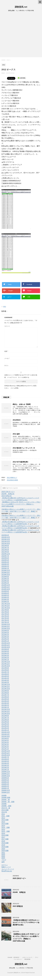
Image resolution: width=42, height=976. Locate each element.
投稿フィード (6, 867)
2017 (3, 837)
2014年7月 (5, 672)
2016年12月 (5, 624)
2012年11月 (5, 711)
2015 (3, 829)
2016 (3, 833)
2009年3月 (5, 784)
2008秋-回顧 (5, 797)
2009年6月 (5, 778)
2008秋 (4, 795)
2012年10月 (5, 713)
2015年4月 (5, 653)
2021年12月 (5, 541)
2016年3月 (5, 637)
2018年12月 (5, 585)
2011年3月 (5, 745)
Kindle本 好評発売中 (13, 957)
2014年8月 (5, 670)
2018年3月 (5, 599)
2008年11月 (5, 792)
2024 (3, 856)
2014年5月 (5, 676)
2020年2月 (5, 566)
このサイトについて (27, 957)
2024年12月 (5, 537)
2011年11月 (5, 734)
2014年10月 (5, 666)
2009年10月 (5, 776)
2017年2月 (5, 620)
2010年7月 (5, 757)
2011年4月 (5, 742)
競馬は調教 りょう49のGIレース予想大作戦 (21, 968)
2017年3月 (5, 618)
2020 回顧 (4, 850)
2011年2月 (5, 747)
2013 (3, 822)
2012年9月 (5, 715)
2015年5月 (5, 651)
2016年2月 (5, 639)
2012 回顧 (4, 820)
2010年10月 (5, 755)
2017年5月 (5, 614)
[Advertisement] (21, 35)
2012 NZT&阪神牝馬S (20, 462)
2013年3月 (5, 703)
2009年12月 (5, 772)
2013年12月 (5, 684)
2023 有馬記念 (6, 496)
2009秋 (4, 804)
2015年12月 (5, 643)
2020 (3, 849)
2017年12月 (5, 603)
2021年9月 (5, 545)
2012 (4, 306)
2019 (3, 845)
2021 (3, 852)
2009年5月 (5, 780)
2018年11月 (5, 587)
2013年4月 (5, 701)
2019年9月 (5, 576)
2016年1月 (5, 641)
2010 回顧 (4, 810)
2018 (3, 841)
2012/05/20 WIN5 (12, 480)
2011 (3, 814)
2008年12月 (5, 790)
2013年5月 (5, 699)
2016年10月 (5, 628)
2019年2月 (5, 583)
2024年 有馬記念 (7, 494)
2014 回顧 (5, 827)
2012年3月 (5, 726)
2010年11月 (5, 753)
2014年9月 (5, 668)
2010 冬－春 (5, 808)
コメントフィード (7, 869)
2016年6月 (5, 630)
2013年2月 (5, 705)
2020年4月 (5, 562)
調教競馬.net (21, 7)
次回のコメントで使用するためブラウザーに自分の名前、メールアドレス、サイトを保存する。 (20, 376)
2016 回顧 (4, 835)
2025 (3, 858)
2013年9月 (5, 691)
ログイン (4, 865)
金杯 (3, 862)
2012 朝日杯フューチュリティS (24, 448)
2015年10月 (5, 647)
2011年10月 (5, 736)
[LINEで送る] (21, 78)
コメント (7, 326)
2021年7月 (5, 547)
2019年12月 (5, 570)
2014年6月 (5, 674)
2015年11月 (5, 645)
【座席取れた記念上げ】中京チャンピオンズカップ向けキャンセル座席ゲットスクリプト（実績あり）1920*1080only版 (21, 504)
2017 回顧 (4, 839)
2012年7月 (5, 718)
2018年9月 (5, 591)
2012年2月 (5, 728)
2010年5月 (5, 761)
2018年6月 (5, 593)
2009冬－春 (5, 799)
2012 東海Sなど (12, 477)
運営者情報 (27, 959)
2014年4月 (5, 678)
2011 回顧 (5, 816)
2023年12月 (5, 539)
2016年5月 (5, 633)
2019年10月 (5, 574)
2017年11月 (5, 606)
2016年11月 (5, 626)
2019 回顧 (4, 847)
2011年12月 (5, 732)
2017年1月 (5, 622)
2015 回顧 (5, 831)
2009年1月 (5, 788)
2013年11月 (5, 686)
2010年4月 (5, 763)
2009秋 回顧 (6, 806)
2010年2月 (5, 767)
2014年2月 (5, 682)
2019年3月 (5, 581)
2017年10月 (5, 608)
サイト (6, 365)
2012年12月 (5, 709)
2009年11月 (5, 774)
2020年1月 (5, 568)
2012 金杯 (16, 434)
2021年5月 (5, 552)
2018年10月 (5, 589)
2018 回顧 (4, 843)
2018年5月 (5, 595)
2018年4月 (5, 597)
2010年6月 (5, 759)
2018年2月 (5, 601)
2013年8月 (5, 693)
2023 (3, 854)
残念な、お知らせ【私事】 (22, 404)
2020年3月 (5, 564)
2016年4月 (5, 635)
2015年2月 (5, 657)
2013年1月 (5, 707)
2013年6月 (5, 697)
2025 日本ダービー (8, 492)
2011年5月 (5, 740)
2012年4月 (5, 724)
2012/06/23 (17, 420)
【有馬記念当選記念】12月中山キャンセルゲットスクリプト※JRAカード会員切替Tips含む (26, 922)
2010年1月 (5, 769)
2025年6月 (5, 535)
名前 (6, 351)
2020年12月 (5, 554)
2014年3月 (5, 680)
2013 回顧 (4, 823)
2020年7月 (5, 556)
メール (6, 358)
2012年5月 (5, 722)
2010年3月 (5, 765)
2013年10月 (5, 689)
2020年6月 (5, 558)
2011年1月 (5, 749)
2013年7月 (5, 695)
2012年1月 (5, 730)
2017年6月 (5, 612)
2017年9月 (5, 610)
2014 (3, 825)
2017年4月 (5, 616)
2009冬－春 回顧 (7, 802)
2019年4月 (5, 579)
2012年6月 (5, 720)
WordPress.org (6, 871)
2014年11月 (5, 664)
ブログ (3, 860)
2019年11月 (5, 572)
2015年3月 (5, 655)
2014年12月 (5, 662)
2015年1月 (5, 659)
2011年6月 (5, 738)
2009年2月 (5, 786)
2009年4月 (5, 782)
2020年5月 (5, 560)
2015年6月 (5, 649)
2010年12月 (5, 751)
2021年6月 (5, 550)
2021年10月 (5, 543)
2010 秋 (4, 812)
